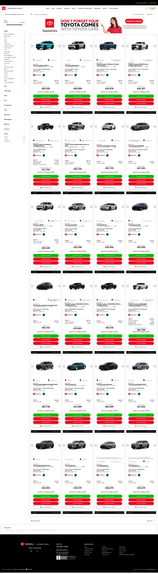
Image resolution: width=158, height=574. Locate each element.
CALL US (35, 112)
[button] (59, 46)
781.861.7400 (56, 112)
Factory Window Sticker (46, 107)
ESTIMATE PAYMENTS (46, 99)
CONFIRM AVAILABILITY (46, 96)
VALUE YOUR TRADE (45, 103)
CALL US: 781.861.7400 (140, 2)
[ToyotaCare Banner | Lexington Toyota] (93, 25)
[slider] (5, 25)
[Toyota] (3, 8)
